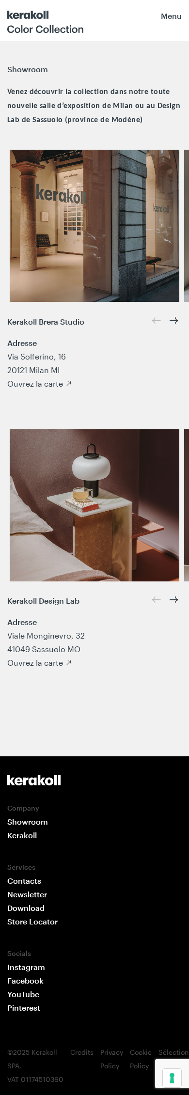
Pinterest (23, 1007)
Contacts (24, 880)
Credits (82, 1052)
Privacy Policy (111, 1059)
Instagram (26, 966)
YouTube (23, 994)
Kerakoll (22, 835)
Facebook (25, 980)
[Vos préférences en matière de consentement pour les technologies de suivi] (172, 1078)
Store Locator (32, 921)
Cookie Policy (141, 1059)
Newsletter (27, 894)
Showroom (27, 821)
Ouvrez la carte (35, 383)
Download (26, 907)
